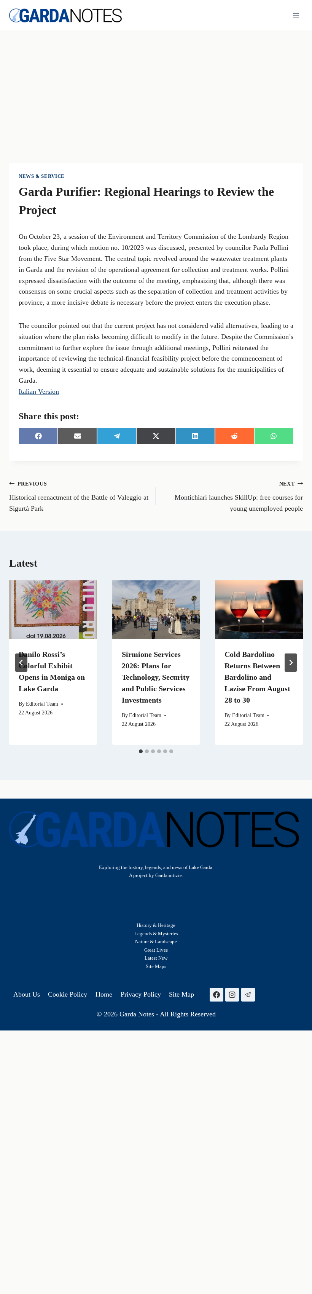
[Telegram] (248, 995)
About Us (26, 994)
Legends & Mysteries (156, 933)
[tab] (141, 751)
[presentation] (53, 609)
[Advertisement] (156, 87)
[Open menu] (296, 15)
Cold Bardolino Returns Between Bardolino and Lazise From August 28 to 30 (257, 677)
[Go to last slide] (21, 662)
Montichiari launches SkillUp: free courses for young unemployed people (239, 497)
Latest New (156, 958)
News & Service (42, 176)
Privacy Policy (141, 994)
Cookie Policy (67, 994)
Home (104, 994)
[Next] (291, 662)
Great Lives (156, 950)
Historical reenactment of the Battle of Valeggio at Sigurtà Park (78, 497)
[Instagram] (232, 995)
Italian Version (39, 391)
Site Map (155, 966)
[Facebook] (216, 995)
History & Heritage (156, 925)
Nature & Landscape (156, 941)
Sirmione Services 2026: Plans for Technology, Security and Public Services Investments (155, 677)
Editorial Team (42, 704)
